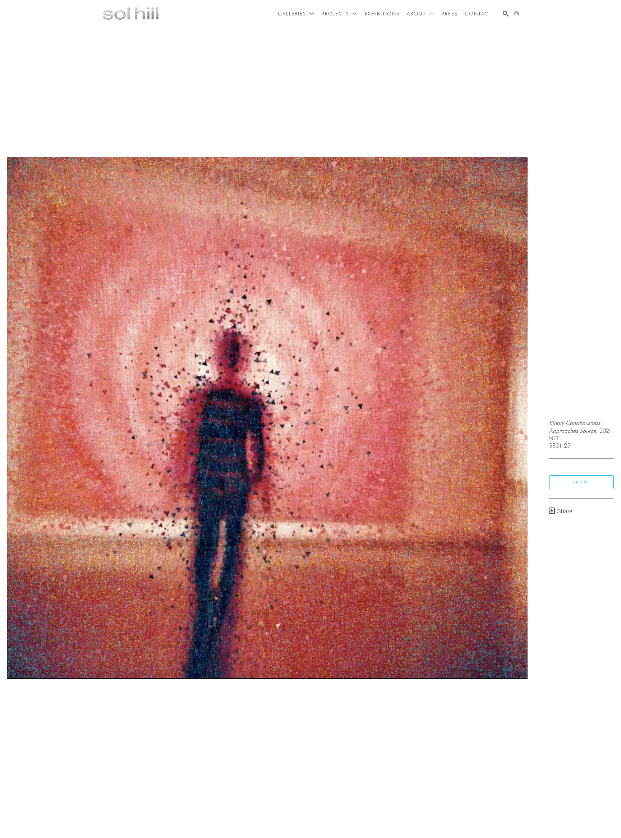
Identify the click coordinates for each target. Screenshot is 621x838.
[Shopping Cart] (516, 14)
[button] (296, 14)
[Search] (506, 14)
